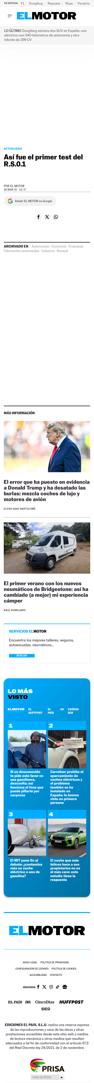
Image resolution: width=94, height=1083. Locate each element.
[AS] (28, 1002)
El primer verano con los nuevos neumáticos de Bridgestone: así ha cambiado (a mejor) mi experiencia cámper (46, 592)
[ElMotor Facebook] (38, 987)
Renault (62, 251)
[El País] (15, 1002)
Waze (69, 3)
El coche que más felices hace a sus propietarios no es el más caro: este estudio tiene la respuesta (65, 870)
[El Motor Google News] (64, 987)
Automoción (41, 247)
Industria (48, 251)
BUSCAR (22, 655)
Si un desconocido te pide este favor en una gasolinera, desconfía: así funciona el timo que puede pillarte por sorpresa (26, 783)
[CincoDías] (45, 1002)
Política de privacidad (54, 962)
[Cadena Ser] (45, 1009)
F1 (23, 3)
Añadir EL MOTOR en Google (33, 201)
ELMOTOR (16, 709)
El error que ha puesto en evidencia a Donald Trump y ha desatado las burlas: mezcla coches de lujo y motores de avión (47, 490)
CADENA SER (73, 710)
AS (62, 709)
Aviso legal (30, 962)
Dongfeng (36, 3)
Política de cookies (64, 969)
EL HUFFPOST (35, 710)
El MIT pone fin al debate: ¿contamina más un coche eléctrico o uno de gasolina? (26, 868)
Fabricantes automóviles (21, 251)
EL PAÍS (51, 710)
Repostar (54, 3)
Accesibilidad (38, 975)
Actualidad (13, 148)
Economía (59, 247)
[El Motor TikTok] (57, 987)
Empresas (76, 247)
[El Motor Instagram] (51, 987)
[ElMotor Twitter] (44, 987)
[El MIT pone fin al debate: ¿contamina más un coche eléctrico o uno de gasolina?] (27, 855)
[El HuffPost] (71, 1002)
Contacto (56, 975)
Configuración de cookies (31, 969)
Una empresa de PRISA (47, 1065)
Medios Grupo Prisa (47, 1077)
